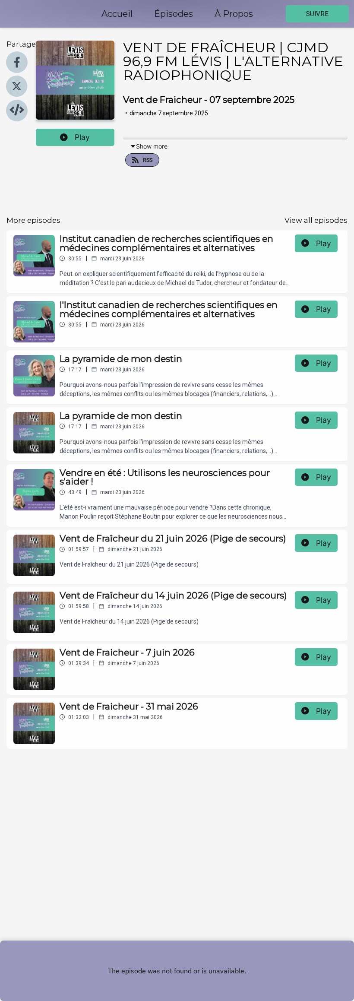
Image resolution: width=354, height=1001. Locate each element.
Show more (152, 146)
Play (82, 137)
